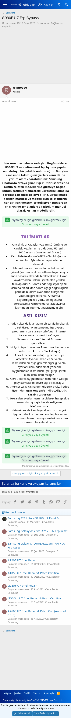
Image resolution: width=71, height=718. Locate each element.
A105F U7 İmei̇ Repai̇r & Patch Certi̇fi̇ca (33, 573)
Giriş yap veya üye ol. (35, 224)
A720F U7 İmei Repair (22, 560)
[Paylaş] (62, 101)
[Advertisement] (35, 56)
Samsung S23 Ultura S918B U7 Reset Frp (34, 518)
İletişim (7, 693)
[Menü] (5, 4)
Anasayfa (49, 693)
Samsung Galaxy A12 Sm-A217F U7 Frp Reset (37, 531)
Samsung (13, 525)
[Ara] (66, 4)
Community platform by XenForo (33, 700)
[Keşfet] (59, 4)
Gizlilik (27, 693)
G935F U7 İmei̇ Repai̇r (22, 585)
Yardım (37, 693)
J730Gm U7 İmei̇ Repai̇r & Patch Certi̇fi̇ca (34, 598)
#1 (67, 101)
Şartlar (17, 693)
